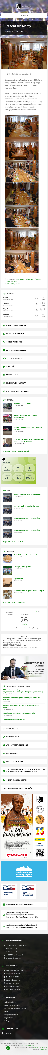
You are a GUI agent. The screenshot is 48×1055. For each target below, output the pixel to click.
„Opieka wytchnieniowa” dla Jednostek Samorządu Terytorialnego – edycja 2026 (22, 926)
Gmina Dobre (9, 1033)
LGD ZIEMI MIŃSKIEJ (14, 358)
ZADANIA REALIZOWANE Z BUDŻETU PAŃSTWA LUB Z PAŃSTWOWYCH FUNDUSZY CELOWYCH (25, 770)
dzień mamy (11, 284)
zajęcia (18, 284)
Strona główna (9, 31)
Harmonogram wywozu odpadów (15, 1008)
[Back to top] (8, 1048)
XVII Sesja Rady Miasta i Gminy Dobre (27, 494)
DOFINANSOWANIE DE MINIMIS (17, 391)
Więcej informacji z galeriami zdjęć (16, 451)
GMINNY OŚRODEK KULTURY (16, 350)
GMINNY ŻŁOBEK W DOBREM (16, 780)
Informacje (37, 279)
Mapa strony (8, 1018)
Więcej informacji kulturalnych (14, 602)
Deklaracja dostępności (12, 1005)
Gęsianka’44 (18, 579)
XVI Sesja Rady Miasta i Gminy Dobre (27, 506)
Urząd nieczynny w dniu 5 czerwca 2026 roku (19, 713)
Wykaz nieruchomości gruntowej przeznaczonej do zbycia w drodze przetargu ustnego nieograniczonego (23, 691)
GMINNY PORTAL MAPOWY (16, 325)
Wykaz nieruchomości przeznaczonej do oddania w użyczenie (21, 698)
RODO (6, 1011)
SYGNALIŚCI (10, 366)
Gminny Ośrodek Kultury (25, 279)
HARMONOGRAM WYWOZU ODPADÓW (18, 788)
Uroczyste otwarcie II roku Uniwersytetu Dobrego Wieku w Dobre (29, 440)
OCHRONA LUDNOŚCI (14, 342)
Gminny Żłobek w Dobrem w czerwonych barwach (28, 428)
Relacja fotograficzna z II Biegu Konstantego (25, 416)
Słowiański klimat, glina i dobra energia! (29, 591)
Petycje (7, 1021)
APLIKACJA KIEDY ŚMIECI (15, 761)
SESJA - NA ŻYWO (12, 728)
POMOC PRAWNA (12, 737)
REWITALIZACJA (12, 374)
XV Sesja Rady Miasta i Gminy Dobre (27, 518)
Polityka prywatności (11, 1015)
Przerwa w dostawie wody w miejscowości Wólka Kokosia (21, 706)
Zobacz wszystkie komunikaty (14, 720)
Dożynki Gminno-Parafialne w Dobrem (28, 555)
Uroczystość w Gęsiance (22, 567)
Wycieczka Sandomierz (22, 404)
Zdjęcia (14, 281)
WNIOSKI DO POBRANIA (15, 334)
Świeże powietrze (10, 1002)
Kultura (9, 281)
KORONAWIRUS (12, 753)
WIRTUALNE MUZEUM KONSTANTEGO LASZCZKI (24, 904)
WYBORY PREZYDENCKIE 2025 (17, 745)
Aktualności (20, 31)
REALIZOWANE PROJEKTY (16, 383)
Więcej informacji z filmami (13, 542)
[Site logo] (24, 9)
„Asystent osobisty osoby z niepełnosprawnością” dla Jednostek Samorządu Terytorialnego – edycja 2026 (22, 914)
